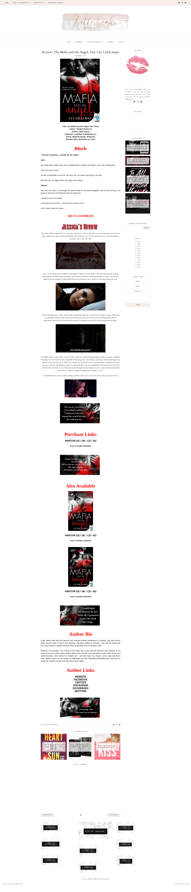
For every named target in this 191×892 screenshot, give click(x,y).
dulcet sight (184, 883)
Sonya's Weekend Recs (95, 42)
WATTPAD (80, 691)
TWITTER (80, 682)
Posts (121, 42)
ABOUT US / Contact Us (21, 2)
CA (89, 440)
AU (94, 440)
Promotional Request (55, 2)
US (77, 440)
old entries (114, 815)
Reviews (110, 42)
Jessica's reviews (50, 724)
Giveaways (79, 42)
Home (6, 2)
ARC (42, 724)
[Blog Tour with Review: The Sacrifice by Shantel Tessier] (137, 154)
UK (83, 440)
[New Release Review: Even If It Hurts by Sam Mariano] (137, 165)
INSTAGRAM (80, 685)
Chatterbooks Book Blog (15, 883)
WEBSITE (80, 676)
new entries (47, 815)
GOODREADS (81, 688)
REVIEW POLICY (39, 2)
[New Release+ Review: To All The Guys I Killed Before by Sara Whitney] (137, 191)
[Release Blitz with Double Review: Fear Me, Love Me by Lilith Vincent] (137, 213)
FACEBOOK (80, 679)
